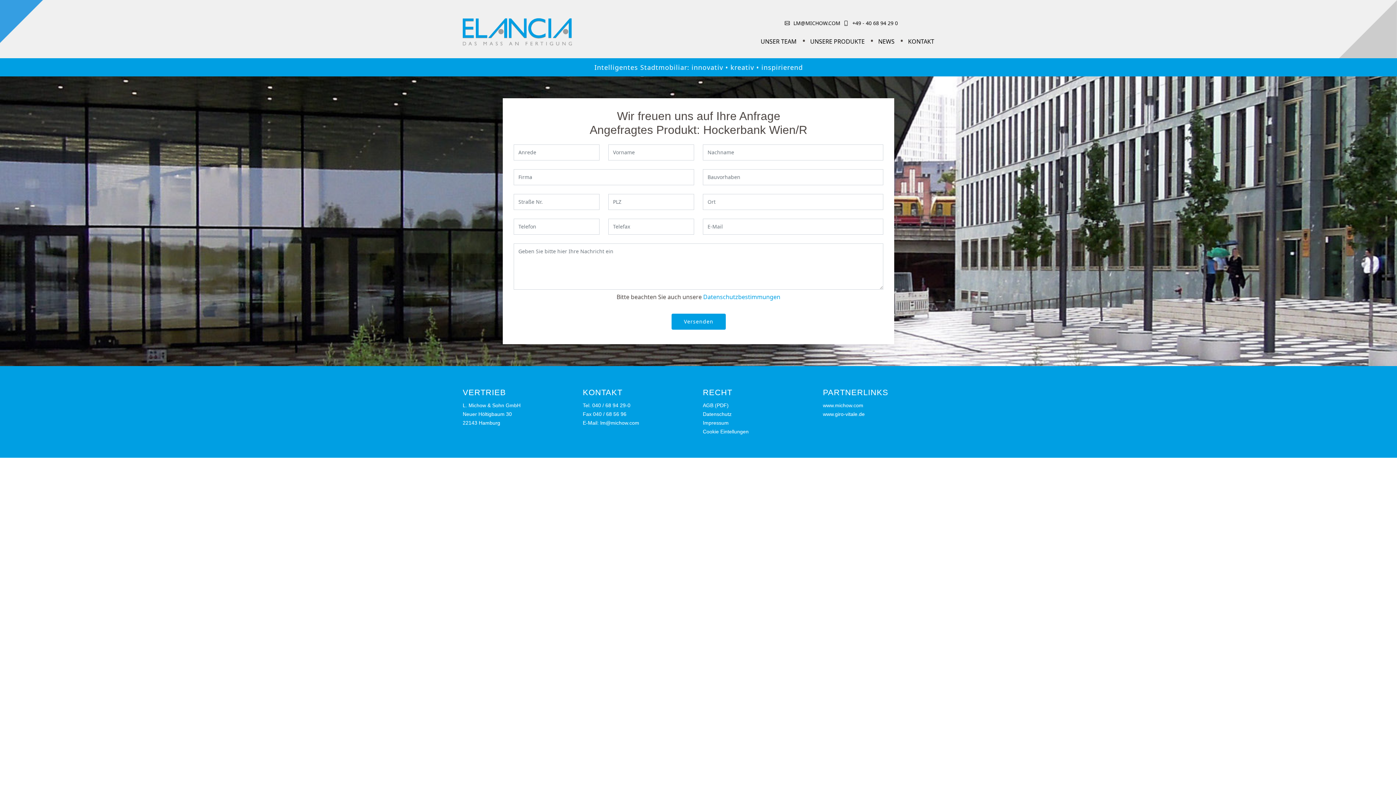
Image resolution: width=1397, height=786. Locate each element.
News (886, 41)
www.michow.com (843, 405)
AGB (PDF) (716, 405)
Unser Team (779, 41)
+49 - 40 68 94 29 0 (875, 23)
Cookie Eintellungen (726, 431)
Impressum (716, 423)
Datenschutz (717, 414)
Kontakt (921, 41)
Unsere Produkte (837, 41)
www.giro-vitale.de (844, 414)
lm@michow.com (816, 23)
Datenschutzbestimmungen (741, 297)
